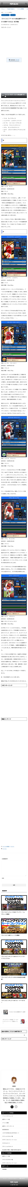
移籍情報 (4, 1169)
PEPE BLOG (14, 1182)
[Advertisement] (14, 42)
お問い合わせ (22, 1178)
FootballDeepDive (10, 8)
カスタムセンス (6, 1143)
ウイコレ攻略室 (20, 8)
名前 (3, 878)
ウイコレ (5, 848)
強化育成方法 (5, 1129)
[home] (16, 1106)
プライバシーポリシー (12, 1178)
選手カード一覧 (6, 1119)
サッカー (12, 846)
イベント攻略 (5, 1122)
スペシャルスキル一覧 (7, 1136)
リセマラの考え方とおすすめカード (10, 1132)
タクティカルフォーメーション (9, 1139)
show (17, 59)
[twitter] (12, 1106)
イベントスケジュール (7, 1116)
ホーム (3, 8)
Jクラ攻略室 (7, 1153)
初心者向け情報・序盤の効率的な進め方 (11, 1149)
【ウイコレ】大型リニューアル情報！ (10, 935)
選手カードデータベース (8, 1126)
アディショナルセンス (7, 1146)
